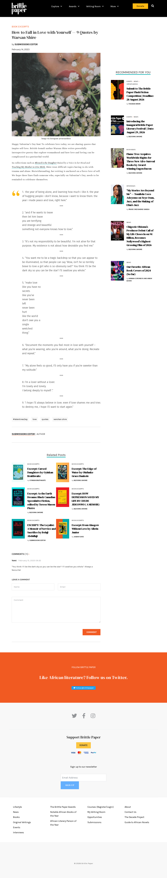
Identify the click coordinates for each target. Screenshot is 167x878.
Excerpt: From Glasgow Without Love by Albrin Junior (85, 528)
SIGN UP (69, 785)
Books (16, 817)
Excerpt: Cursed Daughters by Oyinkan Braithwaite (40, 472)
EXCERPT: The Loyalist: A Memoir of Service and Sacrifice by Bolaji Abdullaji (41, 530)
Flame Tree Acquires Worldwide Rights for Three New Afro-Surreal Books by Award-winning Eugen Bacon (141, 161)
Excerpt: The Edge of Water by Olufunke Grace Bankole (84, 472)
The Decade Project (134, 817)
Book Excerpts (20, 26)
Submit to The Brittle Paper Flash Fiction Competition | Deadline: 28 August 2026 (140, 94)
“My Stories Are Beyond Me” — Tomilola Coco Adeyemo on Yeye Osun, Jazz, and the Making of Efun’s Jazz (140, 198)
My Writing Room (96, 812)
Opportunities (132, 84)
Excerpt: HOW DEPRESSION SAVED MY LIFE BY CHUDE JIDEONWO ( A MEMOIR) (86, 499)
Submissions (94, 822)
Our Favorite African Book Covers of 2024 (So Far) (139, 270)
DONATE (83, 745)
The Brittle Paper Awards (63, 806)
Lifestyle (17, 806)
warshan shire (60, 419)
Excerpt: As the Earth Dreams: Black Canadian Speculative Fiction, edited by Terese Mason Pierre (41, 501)
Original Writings (22, 822)
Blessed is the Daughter (46, 162)
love (35, 419)
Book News (131, 150)
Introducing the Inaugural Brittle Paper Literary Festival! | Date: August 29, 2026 (140, 126)
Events (129, 81)
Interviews (131, 186)
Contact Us (130, 812)
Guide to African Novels (137, 822)
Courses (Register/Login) (100, 806)
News (136, 81)
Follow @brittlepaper (84, 688)
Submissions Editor (23, 434)
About (128, 806)
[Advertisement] (133, 43)
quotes (45, 419)
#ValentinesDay (20, 419)
